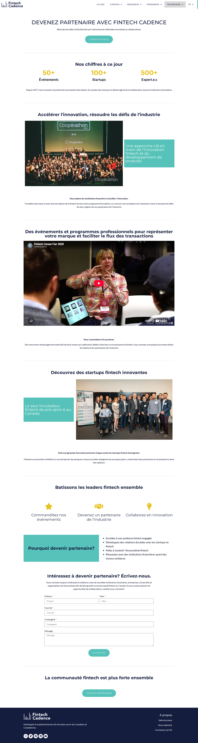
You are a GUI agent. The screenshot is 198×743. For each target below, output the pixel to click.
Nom (102, 596)
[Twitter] (31, 736)
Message (48, 631)
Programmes (173, 4)
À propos (114, 4)
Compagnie (49, 619)
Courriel (48, 608)
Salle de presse (165, 720)
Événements (153, 4)
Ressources (133, 4)
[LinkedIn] (41, 736)
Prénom (48, 596)
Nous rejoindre (165, 725)
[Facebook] (36, 736)
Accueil (101, 4)
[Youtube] (46, 736)
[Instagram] (26, 736)
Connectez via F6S (163, 730)
